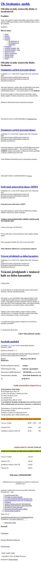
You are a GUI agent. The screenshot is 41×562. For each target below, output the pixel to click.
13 (20, 517)
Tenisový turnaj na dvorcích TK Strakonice (18, 504)
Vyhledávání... (5, 519)
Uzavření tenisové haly (11, 495)
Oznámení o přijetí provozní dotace (18, 70)
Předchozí (9, 517)
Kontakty (7, 38)
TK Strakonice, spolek (15, 3)
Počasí (6, 58)
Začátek (3, 517)
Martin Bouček (13, 559)
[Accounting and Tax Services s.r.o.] (10, 540)
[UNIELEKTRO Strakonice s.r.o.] (4, 533)
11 (17, 517)
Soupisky (7, 39)
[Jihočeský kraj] (32, 119)
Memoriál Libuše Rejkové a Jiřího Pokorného (18, 505)
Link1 (3, 553)
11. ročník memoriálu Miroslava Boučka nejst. (18, 499)
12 (19, 517)
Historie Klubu (9, 55)
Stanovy (7, 36)
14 (22, 517)
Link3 (13, 553)
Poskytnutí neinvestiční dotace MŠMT (19, 187)
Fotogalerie (8, 46)
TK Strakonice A (13, 41)
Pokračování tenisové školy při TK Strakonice (18, 500)
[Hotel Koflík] (5, 546)
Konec (32, 517)
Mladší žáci (11, 45)
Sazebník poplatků (10, 341)
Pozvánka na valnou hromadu (14, 497)
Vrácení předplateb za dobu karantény (19, 256)
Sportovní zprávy (10, 51)
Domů (6, 34)
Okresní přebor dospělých (12, 511)
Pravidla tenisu (9, 57)
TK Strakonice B (13, 43)
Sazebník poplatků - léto (12, 48)
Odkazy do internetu (11, 53)
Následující (26, 517)
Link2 (8, 553)
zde (12, 492)
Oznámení (8, 502)
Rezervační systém (10, 523)
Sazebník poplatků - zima (12, 50)
